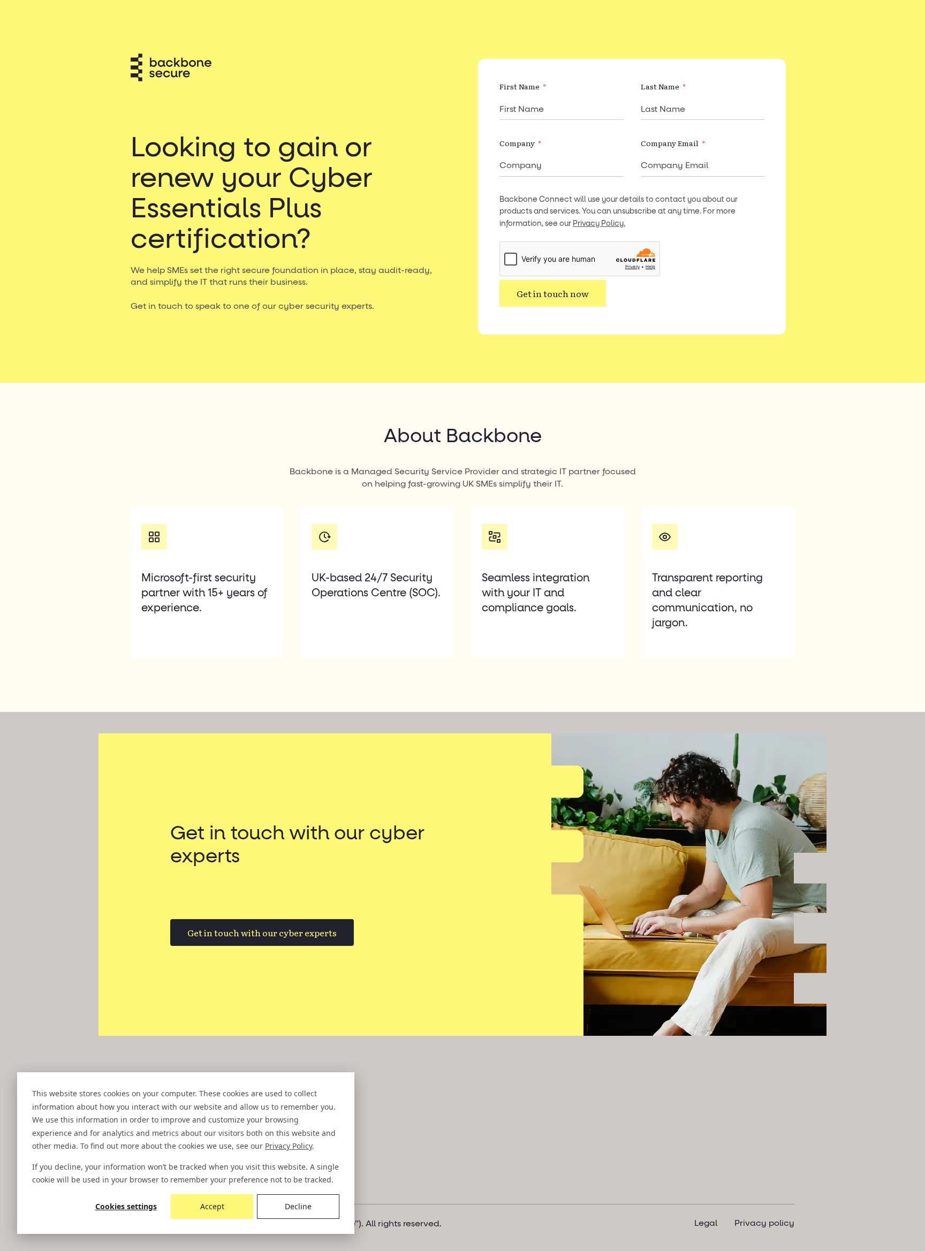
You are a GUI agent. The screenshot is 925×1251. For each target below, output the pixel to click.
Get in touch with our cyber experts (262, 932)
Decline (298, 1206)
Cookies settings (126, 1206)
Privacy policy (764, 1223)
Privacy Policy (288, 1146)
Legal (705, 1223)
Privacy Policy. (599, 224)
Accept (212, 1206)
